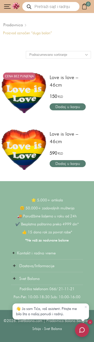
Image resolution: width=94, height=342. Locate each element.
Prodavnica (13, 24)
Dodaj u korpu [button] (67, 106)
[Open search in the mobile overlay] (51, 6)
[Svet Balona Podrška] (82, 330)
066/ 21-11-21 (62, 289)
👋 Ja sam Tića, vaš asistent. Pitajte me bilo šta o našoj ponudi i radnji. (46, 311)
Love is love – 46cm (64, 81)
